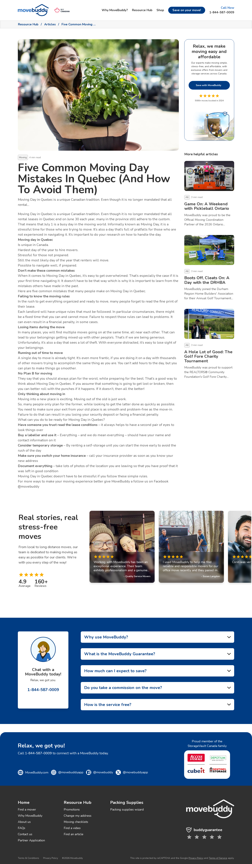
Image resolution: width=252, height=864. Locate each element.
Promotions (72, 809)
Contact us (25, 834)
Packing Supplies (126, 802)
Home (23, 802)
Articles (50, 24)
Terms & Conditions (28, 858)
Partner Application (31, 840)
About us (24, 822)
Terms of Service (218, 858)
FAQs (21, 828)
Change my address (77, 816)
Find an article (73, 834)
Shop (160, 10)
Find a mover (27, 809)
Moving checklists (76, 822)
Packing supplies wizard (127, 809)
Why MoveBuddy (30, 816)
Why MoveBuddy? (115, 10)
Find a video (72, 828)
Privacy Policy (50, 858)
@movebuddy (28, 486)
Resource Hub (142, 10)
